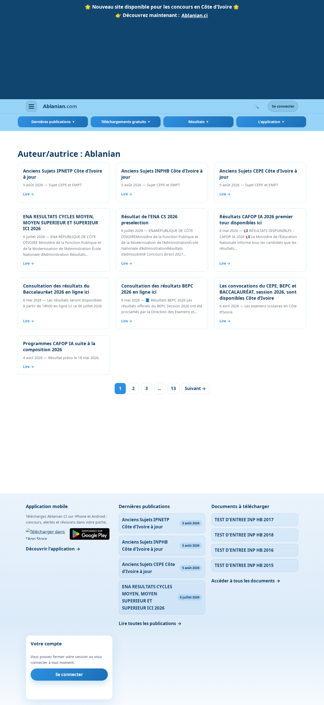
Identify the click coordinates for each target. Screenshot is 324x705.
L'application (269, 121)
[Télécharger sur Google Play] (89, 534)
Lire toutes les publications (147, 623)
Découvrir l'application (50, 549)
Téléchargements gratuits (123, 121)
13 (173, 388)
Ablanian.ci (194, 15)
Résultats (196, 121)
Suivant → (195, 388)
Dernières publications (51, 121)
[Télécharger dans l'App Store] (46, 534)
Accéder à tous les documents (243, 581)
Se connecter (283, 106)
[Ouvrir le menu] (31, 106)
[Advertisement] (162, 58)
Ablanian (60, 106)
